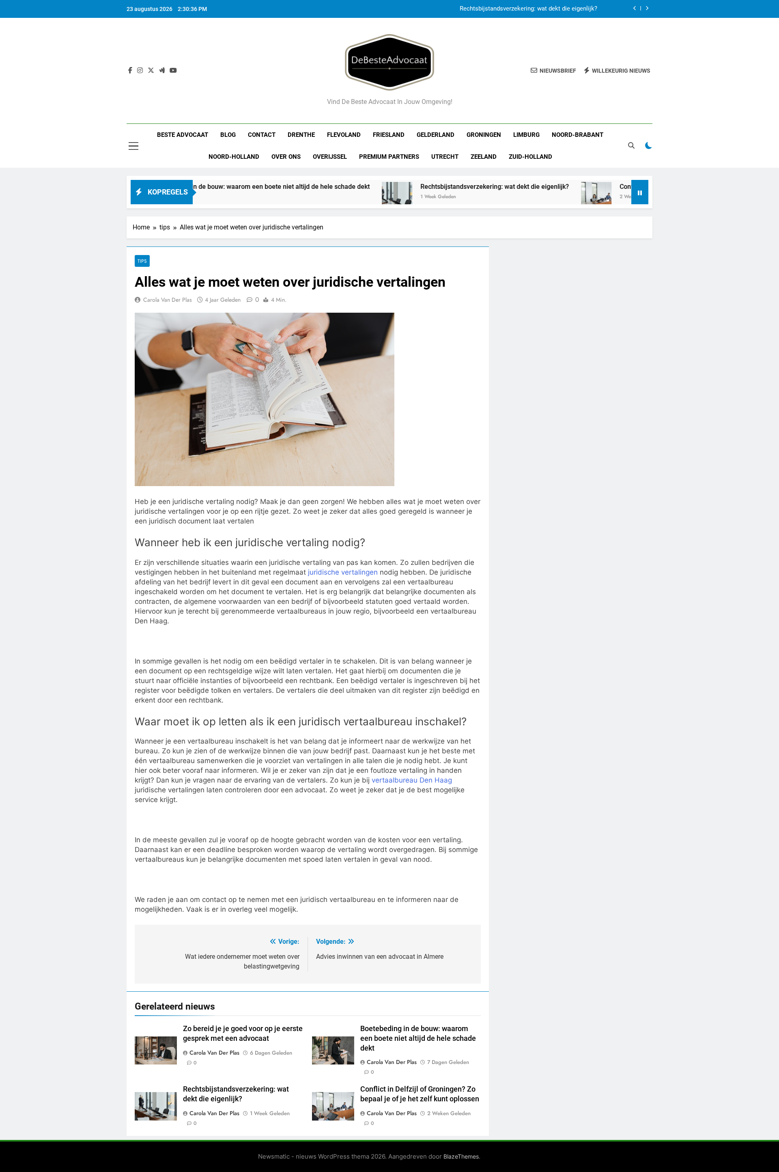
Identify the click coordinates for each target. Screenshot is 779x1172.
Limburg (526, 134)
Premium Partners (389, 156)
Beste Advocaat (182, 134)
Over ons (286, 156)
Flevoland (344, 134)
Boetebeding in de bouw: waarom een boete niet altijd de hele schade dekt (222, 186)
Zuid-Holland (530, 156)
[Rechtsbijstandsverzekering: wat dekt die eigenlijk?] (358, 197)
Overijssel (330, 156)
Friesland (389, 134)
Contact (261, 134)
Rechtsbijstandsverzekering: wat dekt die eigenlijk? (528, 9)
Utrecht (444, 156)
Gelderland (435, 134)
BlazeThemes (461, 1156)
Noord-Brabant (577, 134)
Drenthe (301, 134)
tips (142, 260)
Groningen (484, 134)
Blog (228, 134)
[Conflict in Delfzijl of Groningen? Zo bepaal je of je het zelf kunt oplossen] (557, 197)
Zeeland (484, 156)
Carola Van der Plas (167, 300)
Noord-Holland (234, 156)
